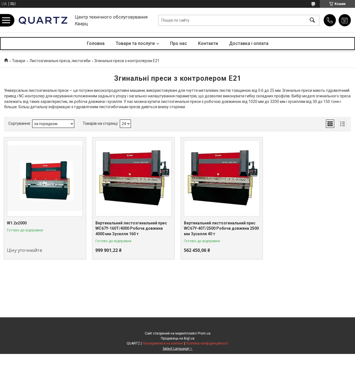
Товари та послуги (135, 43)
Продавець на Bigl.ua (177, 338)
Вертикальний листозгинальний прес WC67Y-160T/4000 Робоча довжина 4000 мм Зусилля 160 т (131, 228)
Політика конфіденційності (207, 343)
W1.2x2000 (17, 223)
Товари (18, 61)
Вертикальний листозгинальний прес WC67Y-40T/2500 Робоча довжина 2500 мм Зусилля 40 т (221, 228)
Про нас (178, 43)
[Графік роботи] (345, 20)
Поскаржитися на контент (163, 343)
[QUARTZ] (43, 20)
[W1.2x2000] (45, 178)
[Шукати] (312, 20)
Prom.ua (204, 333)
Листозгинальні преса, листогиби (59, 61)
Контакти (208, 43)
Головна (96, 43)
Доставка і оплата (248, 43)
